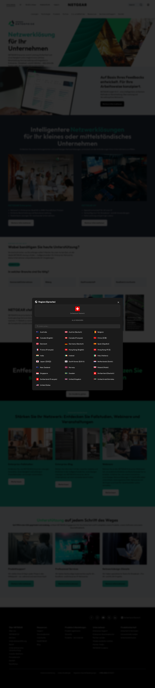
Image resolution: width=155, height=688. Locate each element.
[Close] (118, 302)
